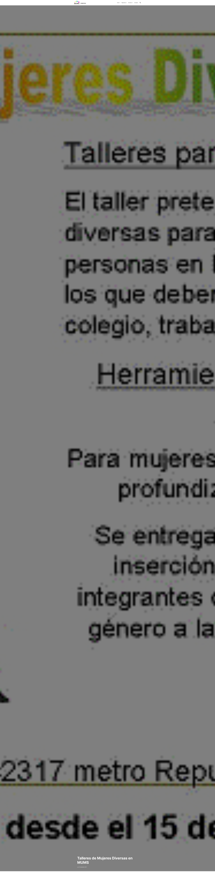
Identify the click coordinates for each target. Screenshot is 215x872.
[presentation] (120, 2)
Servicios (130, 2)
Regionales (124, 2)
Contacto (136, 2)
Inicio (118, 2)
